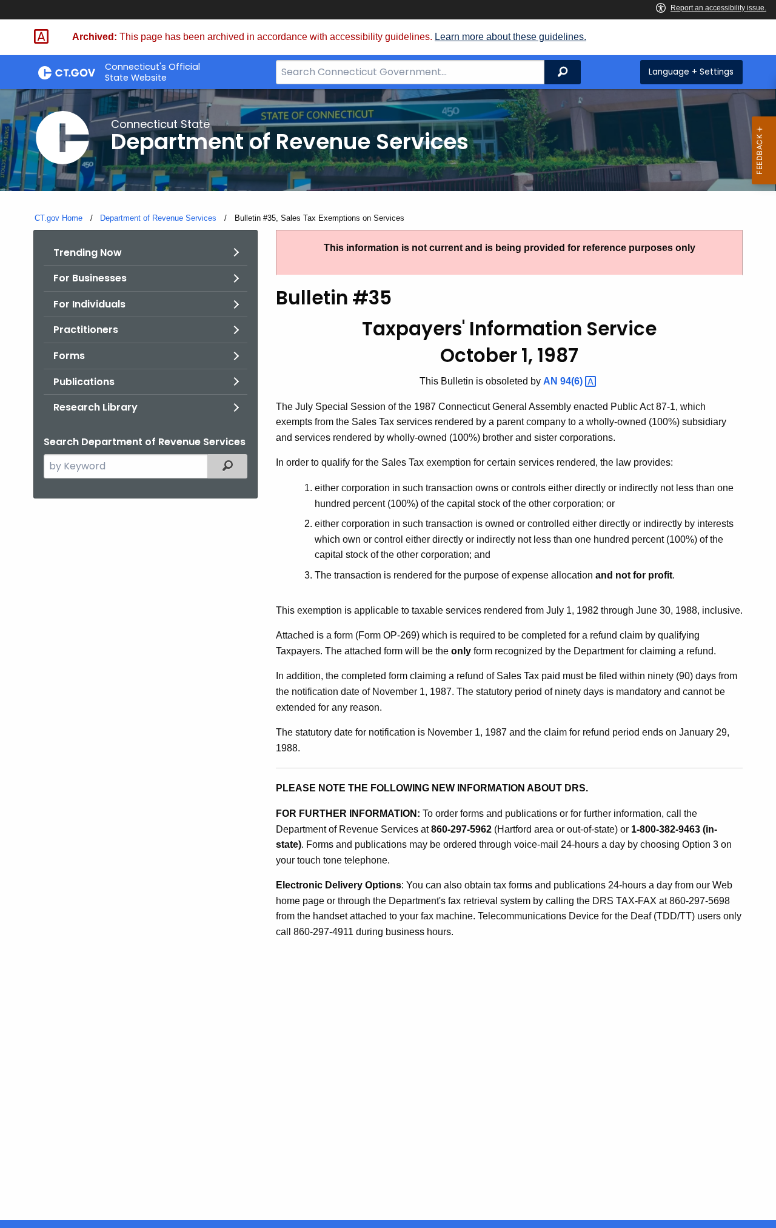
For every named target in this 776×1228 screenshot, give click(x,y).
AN (564, 381)
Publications (84, 382)
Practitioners (85, 330)
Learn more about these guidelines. (510, 37)
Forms (69, 356)
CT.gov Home (58, 218)
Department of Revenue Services (158, 218)
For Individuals (89, 304)
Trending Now (87, 253)
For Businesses (90, 278)
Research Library (95, 407)
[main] (388, 654)
